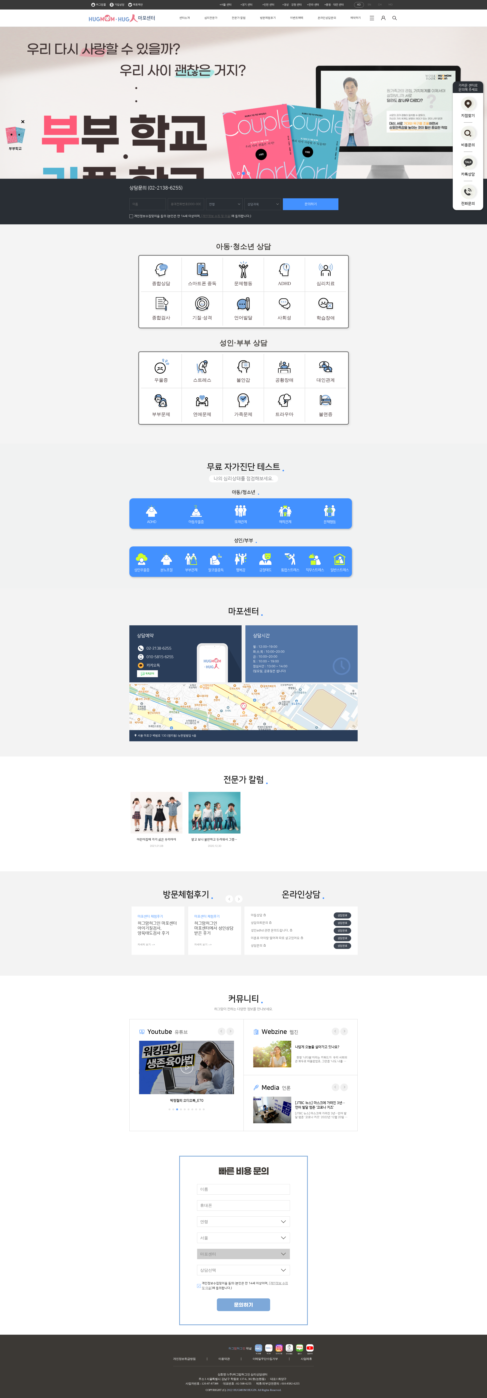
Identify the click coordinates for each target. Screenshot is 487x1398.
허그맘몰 (101, 4)
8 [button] (196, 1109)
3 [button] (248, 173)
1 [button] (238, 173)
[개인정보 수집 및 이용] (216, 216)
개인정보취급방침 (184, 1358)
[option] (243, 103)
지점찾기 (468, 116)
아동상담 (257, 915)
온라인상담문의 (327, 18)
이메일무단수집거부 (265, 1358)
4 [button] (181, 1109)
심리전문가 (210, 18)
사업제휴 (306, 1358)
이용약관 (224, 1358)
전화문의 (468, 204)
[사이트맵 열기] (372, 18)
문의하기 (311, 204)
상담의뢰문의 (260, 923)
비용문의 (468, 145)
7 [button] (192, 1109)
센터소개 (184, 18)
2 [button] (243, 173)
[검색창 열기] (395, 18)
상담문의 (257, 945)
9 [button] (200, 1109)
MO (390, 4)
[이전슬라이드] (229, 899)
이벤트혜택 (296, 18)
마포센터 (146, 18)
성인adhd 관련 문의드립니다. (270, 930)
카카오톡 (153, 665)
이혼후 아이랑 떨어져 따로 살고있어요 (275, 938)
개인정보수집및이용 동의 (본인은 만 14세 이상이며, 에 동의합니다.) (192, 216)
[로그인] (383, 18)
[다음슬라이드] (239, 899)
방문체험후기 (268, 18)
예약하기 (355, 18)
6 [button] (188, 1109)
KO (359, 4)
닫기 (23, 121)
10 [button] (204, 1109)
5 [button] (185, 1109)
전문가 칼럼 (239, 18)
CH (380, 4)
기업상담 (119, 4)
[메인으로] (113, 18)
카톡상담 (468, 174)
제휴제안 (138, 4)
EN (369, 4)
